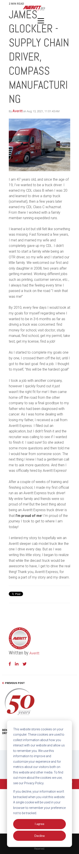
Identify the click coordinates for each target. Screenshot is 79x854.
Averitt (18, 111)
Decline (39, 835)
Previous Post (14, 683)
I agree (39, 824)
